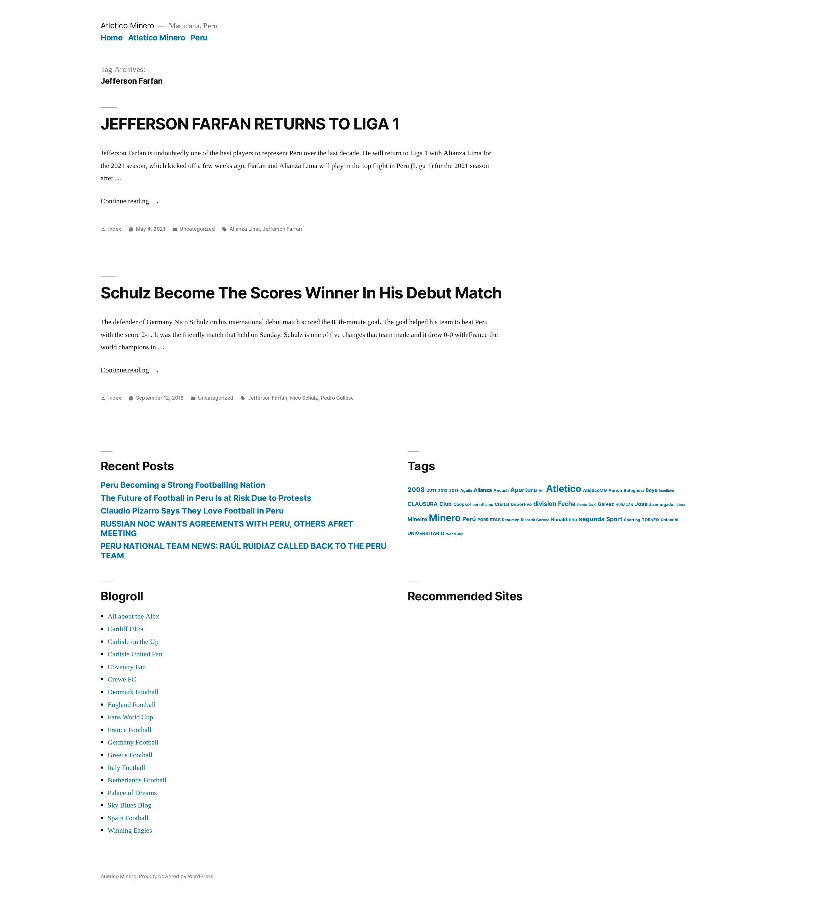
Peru (199, 37)
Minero (445, 517)
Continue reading (130, 201)
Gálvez (606, 504)
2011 (431, 490)
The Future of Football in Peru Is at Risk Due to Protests (206, 498)
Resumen (510, 519)
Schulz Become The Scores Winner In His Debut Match (301, 292)
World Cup (455, 534)
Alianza (483, 490)
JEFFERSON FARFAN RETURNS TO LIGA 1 (250, 123)
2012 (443, 490)
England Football (132, 704)
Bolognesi (634, 490)
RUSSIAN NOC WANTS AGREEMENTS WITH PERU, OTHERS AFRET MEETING (227, 528)
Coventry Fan (127, 666)
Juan (653, 504)
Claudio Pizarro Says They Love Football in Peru (192, 510)
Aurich (615, 490)
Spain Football (128, 818)
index (114, 229)
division (544, 503)
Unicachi (669, 519)
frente (582, 505)
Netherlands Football (137, 780)
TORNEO (650, 519)
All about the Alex (133, 616)
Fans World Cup (130, 717)
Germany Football (133, 742)
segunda (592, 519)
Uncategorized (197, 229)
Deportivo (521, 504)
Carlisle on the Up (133, 641)
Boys (651, 490)
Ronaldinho (564, 519)
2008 (416, 489)
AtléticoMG (595, 490)
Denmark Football (133, 692)
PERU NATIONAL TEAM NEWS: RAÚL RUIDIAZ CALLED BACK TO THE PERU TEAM (243, 550)
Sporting (632, 519)
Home (112, 37)
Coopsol (462, 504)
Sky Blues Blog (130, 805)
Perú (469, 519)
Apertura (523, 489)
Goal (592, 505)
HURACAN (624, 505)
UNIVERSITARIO (426, 533)
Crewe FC (122, 679)
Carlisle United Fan (135, 654)
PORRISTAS (489, 519)
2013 (454, 490)
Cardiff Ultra (126, 629)
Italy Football (126, 767)
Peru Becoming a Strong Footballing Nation (183, 485)
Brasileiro (666, 491)
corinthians (482, 504)
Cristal (502, 504)
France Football (130, 729)
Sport (614, 518)
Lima (681, 504)
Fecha (567, 503)
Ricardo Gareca (535, 519)
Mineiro (417, 519)
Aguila (466, 490)
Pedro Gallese (337, 398)
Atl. (541, 491)
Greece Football (130, 755)
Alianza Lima (245, 229)
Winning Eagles (130, 830)
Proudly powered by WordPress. (177, 876)
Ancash (501, 490)
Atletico (563, 488)
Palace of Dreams (132, 792)
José (641, 504)
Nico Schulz (304, 398)
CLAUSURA (423, 504)
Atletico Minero (127, 25)
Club (445, 504)
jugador (667, 504)
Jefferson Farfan (282, 229)
